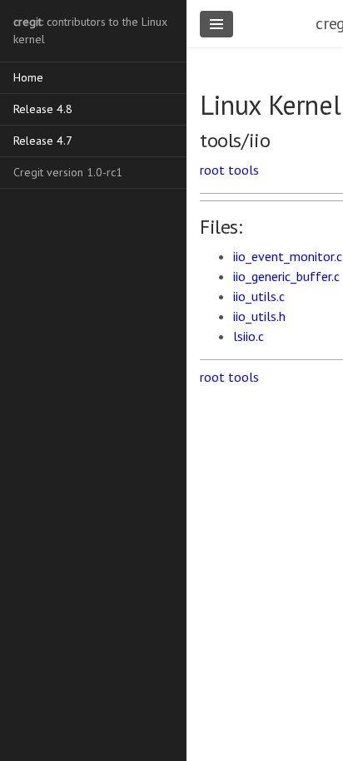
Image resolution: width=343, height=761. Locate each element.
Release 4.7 (42, 140)
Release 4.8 (42, 108)
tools (243, 169)
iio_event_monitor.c (287, 256)
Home (28, 77)
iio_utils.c (259, 296)
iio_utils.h (259, 316)
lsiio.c (248, 336)
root (212, 169)
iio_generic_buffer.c (286, 276)
